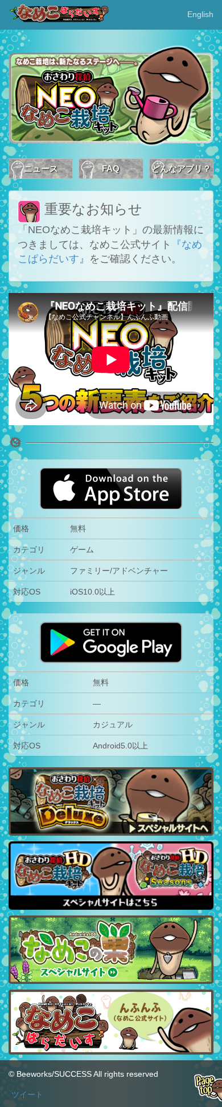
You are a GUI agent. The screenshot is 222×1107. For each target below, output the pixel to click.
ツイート (27, 1094)
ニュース (41, 168)
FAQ (111, 168)
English (200, 14)
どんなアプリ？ (181, 168)
